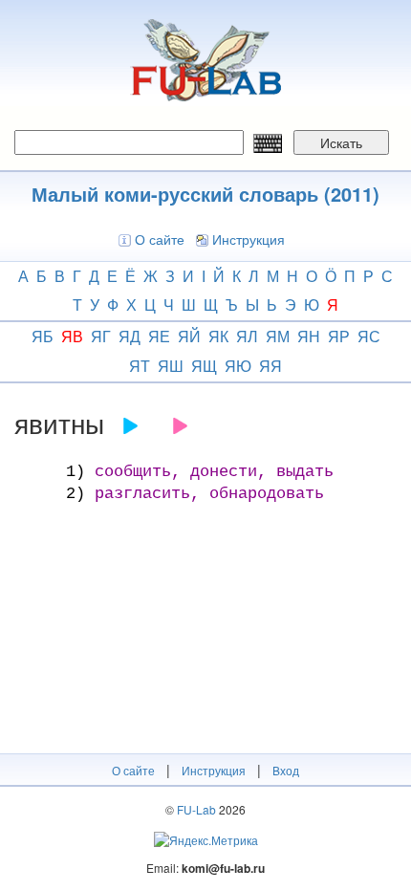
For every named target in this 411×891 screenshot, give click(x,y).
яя (270, 366)
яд (130, 336)
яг (101, 336)
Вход (285, 770)
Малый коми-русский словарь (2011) (205, 193)
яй (189, 336)
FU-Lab (196, 809)
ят (139, 366)
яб (43, 336)
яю (238, 366)
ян (308, 336)
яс (368, 336)
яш (171, 366)
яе (159, 336)
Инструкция (248, 239)
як (218, 336)
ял (247, 336)
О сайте (159, 239)
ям (278, 336)
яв (72, 336)
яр (339, 336)
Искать (341, 142)
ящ (204, 366)
